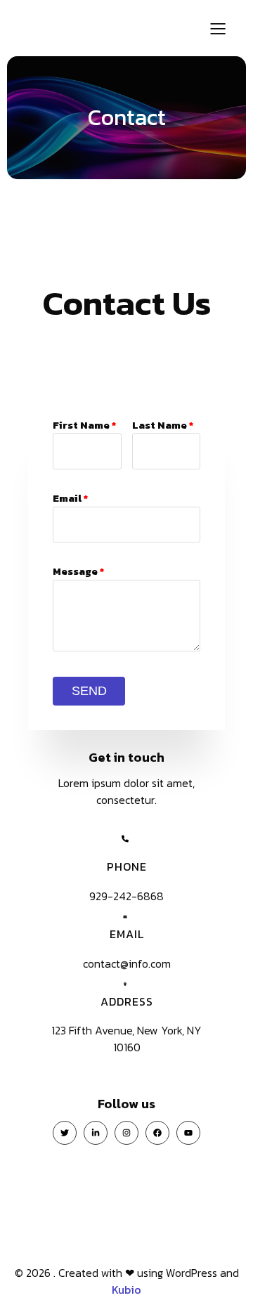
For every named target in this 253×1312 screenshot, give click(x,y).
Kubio (126, 1289)
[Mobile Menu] (218, 28)
